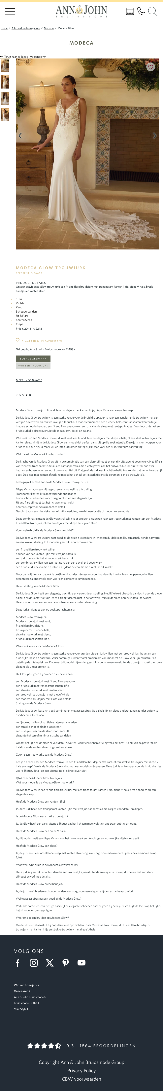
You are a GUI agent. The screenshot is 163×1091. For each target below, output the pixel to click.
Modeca (81, 43)
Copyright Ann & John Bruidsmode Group (81, 1062)
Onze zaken (21, 991)
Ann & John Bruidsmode (29, 997)
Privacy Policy (81, 1070)
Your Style (20, 1009)
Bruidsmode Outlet (25, 1003)
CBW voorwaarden (81, 1079)
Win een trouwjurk (33, 365)
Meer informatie (29, 380)
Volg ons (29, 951)
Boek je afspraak (33, 358)
